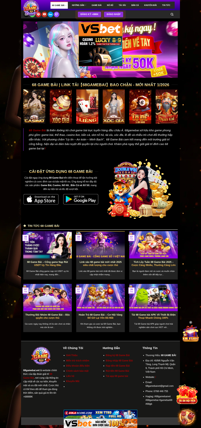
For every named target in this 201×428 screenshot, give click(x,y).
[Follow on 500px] (50, 14)
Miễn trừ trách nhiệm (77, 360)
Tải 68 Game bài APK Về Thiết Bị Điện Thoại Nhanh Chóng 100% (154, 316)
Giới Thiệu (72, 355)
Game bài (97, 5)
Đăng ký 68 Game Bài (118, 355)
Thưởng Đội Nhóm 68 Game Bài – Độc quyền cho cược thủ (47, 316)
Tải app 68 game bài (117, 376)
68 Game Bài (58, 5)
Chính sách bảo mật (77, 371)
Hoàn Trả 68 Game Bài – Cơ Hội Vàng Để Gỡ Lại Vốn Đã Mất (100, 316)
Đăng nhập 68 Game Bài (119, 360)
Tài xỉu (122, 5)
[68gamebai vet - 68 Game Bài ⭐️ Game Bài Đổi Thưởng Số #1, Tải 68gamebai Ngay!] (34, 8)
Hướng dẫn (78, 5)
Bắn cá (135, 5)
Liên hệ (70, 376)
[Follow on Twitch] (56, 14)
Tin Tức (166, 5)
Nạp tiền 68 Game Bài (118, 365)
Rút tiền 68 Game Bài (117, 371)
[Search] (172, 14)
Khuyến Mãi (150, 5)
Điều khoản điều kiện (78, 365)
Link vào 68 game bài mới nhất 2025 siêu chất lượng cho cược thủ (101, 264)
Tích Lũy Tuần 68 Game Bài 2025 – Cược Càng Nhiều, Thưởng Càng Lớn (154, 264)
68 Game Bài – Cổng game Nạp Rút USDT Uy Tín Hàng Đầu (47, 264)
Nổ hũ (110, 5)
